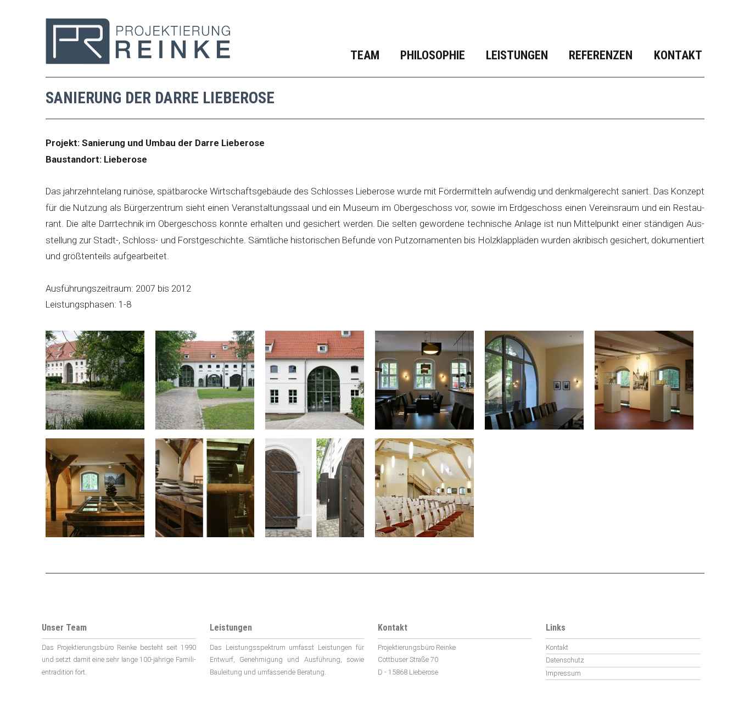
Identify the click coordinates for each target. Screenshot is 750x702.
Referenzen (601, 55)
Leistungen (517, 55)
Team (364, 55)
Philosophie (432, 55)
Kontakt (678, 55)
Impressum (563, 673)
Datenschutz (565, 660)
